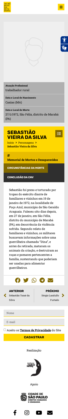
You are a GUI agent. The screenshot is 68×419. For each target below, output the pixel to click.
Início (10, 142)
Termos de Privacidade (35, 330)
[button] (18, 280)
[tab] (26, 168)
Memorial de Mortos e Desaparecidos (32, 160)
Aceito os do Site (34, 330)
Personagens (26, 142)
